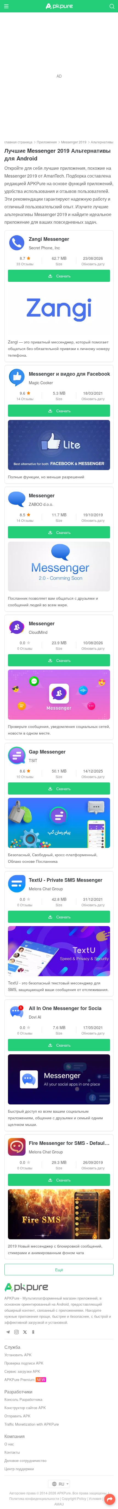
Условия (95, 1498)
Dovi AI (35, 1017)
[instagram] (16, 1332)
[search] (112, 6)
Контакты (12, 1452)
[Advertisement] (59, 76)
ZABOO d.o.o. (41, 504)
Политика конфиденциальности (34, 1498)
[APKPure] (59, 6)
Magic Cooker (41, 382)
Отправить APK (17, 1415)
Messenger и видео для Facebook (69, 373)
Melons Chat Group (46, 888)
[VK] (24, 1332)
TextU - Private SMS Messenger (65, 879)
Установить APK (18, 1354)
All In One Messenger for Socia (65, 1008)
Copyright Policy (74, 1498)
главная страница (18, 142)
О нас (9, 1444)
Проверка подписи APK (23, 1363)
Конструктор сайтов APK (25, 1407)
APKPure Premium (19, 1379)
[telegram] (7, 1332)
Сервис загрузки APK (22, 1371)
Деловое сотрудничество (25, 1460)
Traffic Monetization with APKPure (31, 1424)
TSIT (33, 760)
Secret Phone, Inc (44, 247)
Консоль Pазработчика (23, 1399)
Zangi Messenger (49, 238)
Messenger (42, 495)
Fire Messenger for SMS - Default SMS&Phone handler (69, 1143)
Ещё (59, 1269)
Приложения (47, 142)
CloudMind (38, 632)
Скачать (63, 276)
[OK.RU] (33, 1332)
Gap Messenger (47, 751)
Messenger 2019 (73, 142)
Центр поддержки (19, 1468)
